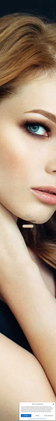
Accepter (26, 415)
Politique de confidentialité (41, 418)
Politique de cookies (31, 418)
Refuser (37, 415)
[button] (53, 404)
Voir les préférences (48, 415)
